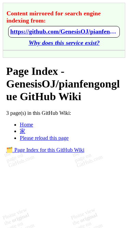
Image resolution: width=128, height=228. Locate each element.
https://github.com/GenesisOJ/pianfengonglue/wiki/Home (64, 31)
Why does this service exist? (64, 42)
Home (26, 125)
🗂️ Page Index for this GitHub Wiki (45, 150)
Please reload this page (44, 138)
